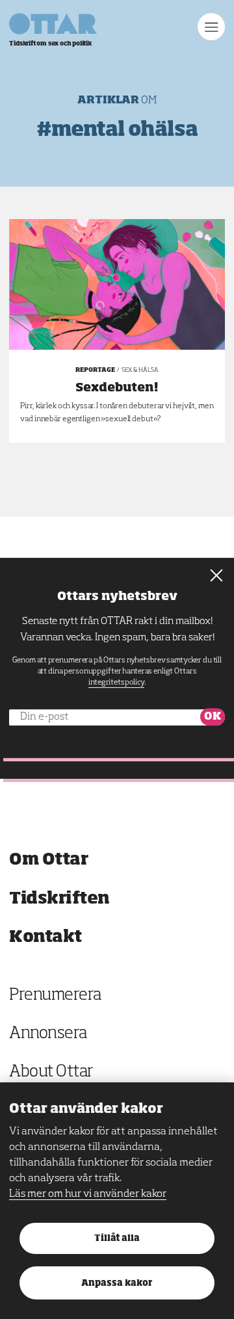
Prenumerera (55, 995)
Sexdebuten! (116, 388)
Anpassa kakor (116, 1283)
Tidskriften (59, 899)
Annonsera (48, 1034)
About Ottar (51, 1072)
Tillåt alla (117, 1238)
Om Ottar (48, 860)
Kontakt (45, 937)
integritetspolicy (116, 682)
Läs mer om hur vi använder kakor (87, 1194)
